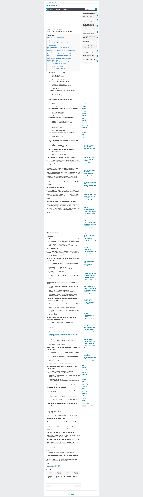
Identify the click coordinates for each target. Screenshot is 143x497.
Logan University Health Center (89, 227)
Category (51, 9)
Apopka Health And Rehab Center (89, 188)
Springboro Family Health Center (89, 253)
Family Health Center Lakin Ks (89, 277)
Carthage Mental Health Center (89, 286)
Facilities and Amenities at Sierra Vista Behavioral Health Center (59, 47)
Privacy (47, 2)
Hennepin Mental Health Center (89, 275)
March (84, 113)
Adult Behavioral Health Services (54, 40)
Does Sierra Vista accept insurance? (55, 66)
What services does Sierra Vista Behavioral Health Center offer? (60, 61)
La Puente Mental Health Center (89, 341)
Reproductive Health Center (89, 337)
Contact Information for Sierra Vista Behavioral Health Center (59, 58)
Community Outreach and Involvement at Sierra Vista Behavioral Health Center (62, 57)
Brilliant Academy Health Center (89, 327)
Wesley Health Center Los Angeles (90, 211)
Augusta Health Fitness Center (88, 45)
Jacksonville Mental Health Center (90, 273)
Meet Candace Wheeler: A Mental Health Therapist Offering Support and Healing (89, 25)
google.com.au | (66, 492)
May (84, 110)
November (85, 122)
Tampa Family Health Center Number (90, 251)
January (84, 386)
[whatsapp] (56, 466)
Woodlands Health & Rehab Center (90, 349)
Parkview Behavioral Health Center (90, 194)
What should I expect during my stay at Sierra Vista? (58, 68)
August (84, 104)
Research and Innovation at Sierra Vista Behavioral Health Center (60, 53)
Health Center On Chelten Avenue (90, 201)
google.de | (77, 492)
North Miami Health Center (88, 339)
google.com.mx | (71, 494)
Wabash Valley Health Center (89, 157)
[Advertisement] (63, 20)
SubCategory (58, 9)
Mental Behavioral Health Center (89, 310)
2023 (84, 388)
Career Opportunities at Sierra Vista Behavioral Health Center (59, 55)
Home (47, 9)
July (84, 106)
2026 (84, 103)
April (84, 111)
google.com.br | (92, 492)
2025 (84, 118)
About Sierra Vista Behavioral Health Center (55, 37)
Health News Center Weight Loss (89, 199)
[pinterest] (53, 466)
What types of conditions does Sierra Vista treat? (58, 63)
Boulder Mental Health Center (89, 329)
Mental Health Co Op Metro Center (90, 222)
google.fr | (81, 492)
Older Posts (78, 485)
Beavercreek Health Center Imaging (90, 288)
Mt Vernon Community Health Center (90, 164)
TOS (50, 2)
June (84, 108)
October (84, 370)
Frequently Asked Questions (52, 60)
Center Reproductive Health (89, 238)
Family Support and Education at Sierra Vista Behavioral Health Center (61, 52)
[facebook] (47, 466)
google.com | (50, 492)
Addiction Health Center (88, 347)
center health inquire (54, 6)
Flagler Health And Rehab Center (89, 343)
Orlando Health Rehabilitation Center (90, 259)
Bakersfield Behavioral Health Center (90, 331)
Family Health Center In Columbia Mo (90, 229)
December (85, 120)
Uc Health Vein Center (87, 249)
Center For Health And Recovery (89, 345)
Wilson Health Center (87, 155)
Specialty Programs (52, 44)
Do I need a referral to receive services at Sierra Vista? (58, 65)
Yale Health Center (86, 41)
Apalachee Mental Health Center (88, 55)
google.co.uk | (55, 492)
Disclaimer (54, 2)
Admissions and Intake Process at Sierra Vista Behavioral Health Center (61, 50)
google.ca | (60, 492)
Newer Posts (48, 485)
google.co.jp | (86, 492)
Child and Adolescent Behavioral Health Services (58, 42)
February (84, 115)
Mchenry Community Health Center (90, 139)
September (85, 125)
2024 (84, 365)
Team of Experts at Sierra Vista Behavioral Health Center (58, 48)
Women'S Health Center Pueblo (89, 244)
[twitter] (50, 466)
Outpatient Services (52, 45)
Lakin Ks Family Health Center (89, 267)
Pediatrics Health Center (88, 293)
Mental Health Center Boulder (89, 307)
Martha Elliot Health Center (88, 173)
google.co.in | (72, 492)
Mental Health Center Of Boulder (89, 305)
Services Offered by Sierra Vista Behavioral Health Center (58, 39)
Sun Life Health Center (88, 162)
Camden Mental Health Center (89, 209)
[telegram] (59, 466)
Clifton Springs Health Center (89, 322)
